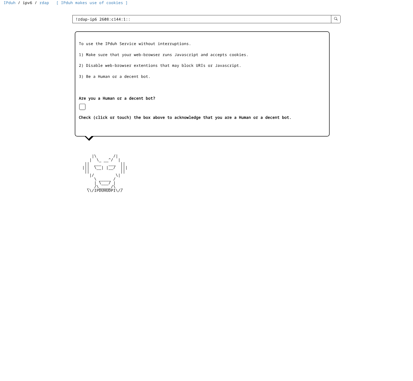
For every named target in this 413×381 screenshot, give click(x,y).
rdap (44, 2)
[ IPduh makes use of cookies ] (92, 2)
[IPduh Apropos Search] (336, 19)
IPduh (10, 2)
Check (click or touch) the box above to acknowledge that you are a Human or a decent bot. (185, 117)
